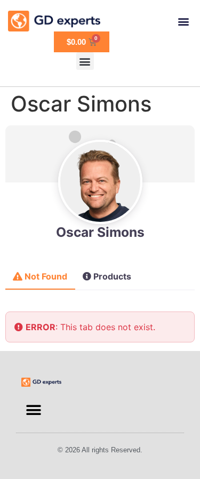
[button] (183, 21)
